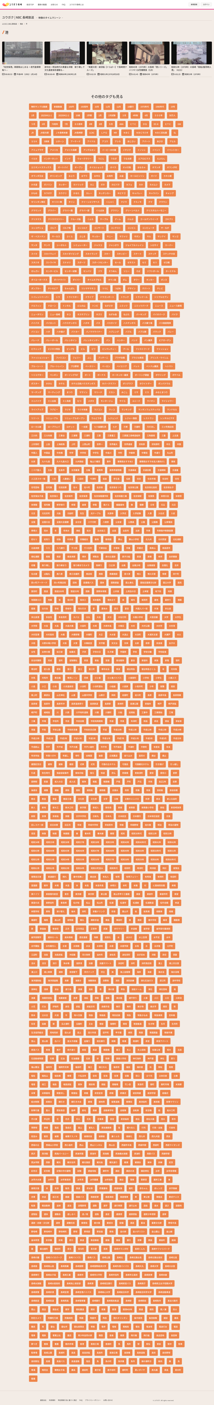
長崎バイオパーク (54, 1257)
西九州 (142, 1136)
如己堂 (60, 651)
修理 (73, 504)
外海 (156, 608)
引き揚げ (160, 764)
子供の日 (97, 651)
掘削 (78, 790)
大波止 (125, 634)
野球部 (87, 1231)
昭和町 (127, 868)
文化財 (94, 798)
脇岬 (73, 1110)
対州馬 (174, 669)
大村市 (159, 625)
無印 (118, 1006)
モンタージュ (107, 400)
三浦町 (87, 435)
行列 (144, 1127)
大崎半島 (107, 625)
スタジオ (35, 262)
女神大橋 (46, 651)
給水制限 (35, 1101)
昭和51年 (172, 850)
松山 (88, 902)
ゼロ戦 (167, 262)
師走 (156, 721)
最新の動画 (42, 4)
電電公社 (57, 1335)
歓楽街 (56, 928)
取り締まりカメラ (81, 565)
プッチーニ (103, 357)
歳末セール (53, 937)
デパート (146, 288)
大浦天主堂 (153, 634)
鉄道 (82, 1240)
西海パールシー (62, 1153)
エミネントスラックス (41, 167)
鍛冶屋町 (44, 1248)
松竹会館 (164, 902)
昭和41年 (157, 842)
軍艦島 (159, 1196)
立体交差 (163, 1075)
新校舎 (108, 807)
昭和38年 (95, 842)
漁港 (75, 997)
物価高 (102, 1015)
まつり (70, 392)
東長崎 (64, 902)
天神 (126, 643)
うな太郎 (127, 158)
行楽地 (172, 1127)
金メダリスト (139, 1231)
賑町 (131, 1188)
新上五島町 (172, 798)
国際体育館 (101, 591)
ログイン (206, 4)
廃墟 (154, 755)
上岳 (48, 444)
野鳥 (111, 1231)
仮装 (105, 478)
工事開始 (158, 712)
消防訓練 (130, 980)
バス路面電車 (165, 322)
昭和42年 (172, 842)
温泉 (91, 989)
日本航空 (122, 816)
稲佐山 (45, 1075)
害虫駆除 (120, 660)
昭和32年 (152, 833)
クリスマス (36, 219)
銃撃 (140, 1240)
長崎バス (91, 1257)
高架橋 (127, 1352)
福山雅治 (35, 1067)
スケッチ (152, 253)
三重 (164, 435)
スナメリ (67, 262)
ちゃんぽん (70, 288)
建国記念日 (36, 764)
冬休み (66, 530)
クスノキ (138, 201)
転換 (33, 1205)
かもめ (34, 193)
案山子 (125, 911)
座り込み (128, 755)
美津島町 (143, 1101)
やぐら (122, 400)
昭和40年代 (141, 842)
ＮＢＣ (126, 132)
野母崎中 (48, 1231)
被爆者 (102, 1136)
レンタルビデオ (167, 418)
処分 (89, 530)
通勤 (95, 1205)
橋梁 (140, 919)
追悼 (59, 1205)
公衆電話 (168, 522)
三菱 (99, 435)
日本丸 (108, 816)
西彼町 (156, 1145)
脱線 (95, 1110)
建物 (50, 764)
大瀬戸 (167, 634)
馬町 (129, 1343)
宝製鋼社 (73, 660)
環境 (125, 1023)
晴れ (65, 876)
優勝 (142, 504)
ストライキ (51, 262)
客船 (97, 660)
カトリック (78, 184)
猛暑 (44, 1023)
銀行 (129, 1240)
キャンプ (170, 193)
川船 (120, 712)
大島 (57, 625)
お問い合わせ (108, 1400)
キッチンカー (105, 193)
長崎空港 (65, 1292)
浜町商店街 (147, 963)
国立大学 (167, 582)
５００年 (158, 115)
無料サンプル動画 (39, 106)
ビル (83, 348)
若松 (138, 1119)
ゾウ (100, 271)
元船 (59, 513)
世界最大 (113, 444)
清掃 (46, 989)
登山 (33, 1041)
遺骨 (58, 1222)
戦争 (84, 781)
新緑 (120, 807)
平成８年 (135, 738)
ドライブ (89, 296)
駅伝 (148, 1343)
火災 (167, 997)
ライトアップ (37, 409)
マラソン (83, 392)
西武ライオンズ (173, 1145)
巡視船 (132, 712)
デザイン (132, 288)
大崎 (95, 625)
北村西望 (162, 539)
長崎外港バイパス (121, 1266)
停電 (95, 504)
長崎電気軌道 (113, 1300)
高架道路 (141, 1352)
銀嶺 (107, 1240)
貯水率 (90, 1188)
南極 (48, 556)
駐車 (180, 1343)
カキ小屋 (168, 175)
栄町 (84, 911)
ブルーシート (37, 366)
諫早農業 (94, 1179)
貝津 (57, 1188)
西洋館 (45, 1153)
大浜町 (138, 634)
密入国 (47, 669)
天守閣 (102, 643)
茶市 (174, 1119)
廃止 (164, 755)
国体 (102, 582)
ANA (121, 124)
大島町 (83, 625)
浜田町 (121, 963)
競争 (80, 1084)
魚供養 (121, 1361)
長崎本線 (163, 1274)
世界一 (100, 444)
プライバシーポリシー (93, 1400)
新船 (162, 807)
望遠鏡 (34, 885)
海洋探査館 (53, 980)
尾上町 (34, 695)
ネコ (69, 314)
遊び (167, 1205)
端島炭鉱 (67, 1084)
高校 (154, 1352)
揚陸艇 (90, 790)
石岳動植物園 (37, 1058)
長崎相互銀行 (106, 1283)
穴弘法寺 (82, 1075)
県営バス (35, 1049)
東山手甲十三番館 (121, 894)
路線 (67, 1196)
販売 (67, 1188)
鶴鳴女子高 (60, 1369)
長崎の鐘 (35, 1257)
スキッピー (122, 253)
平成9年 (149, 738)
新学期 (83, 807)
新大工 (56, 807)
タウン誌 (112, 279)
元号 (152, 504)
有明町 (161, 876)
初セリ (34, 539)
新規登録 (194, 4)
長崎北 (120, 1257)
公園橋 (155, 522)
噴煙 (164, 573)
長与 (69, 1248)
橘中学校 (152, 919)
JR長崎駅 (78, 132)
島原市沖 (61, 703)
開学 (67, 1309)
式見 (93, 764)
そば (138, 271)
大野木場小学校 (49, 643)
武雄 (105, 928)
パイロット (51, 322)
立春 (176, 1075)
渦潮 (80, 989)
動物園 (108, 539)
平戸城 (60, 746)
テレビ (160, 288)
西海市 (93, 1153)
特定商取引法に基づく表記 (67, 1400)
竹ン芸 (128, 1084)
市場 (44, 721)
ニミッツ (123, 305)
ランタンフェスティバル (149, 409)
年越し (66, 755)
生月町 (175, 1023)
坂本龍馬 (97, 599)
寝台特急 (131, 669)
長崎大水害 (170, 1266)
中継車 (132, 452)
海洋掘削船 (36, 980)
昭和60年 (155, 859)
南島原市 (166, 548)
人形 (54, 478)
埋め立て (111, 599)
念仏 (113, 772)
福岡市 (49, 1067)
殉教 (96, 937)
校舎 (113, 911)
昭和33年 (167, 833)
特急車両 (158, 1015)
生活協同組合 (37, 1032)
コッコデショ (37, 227)
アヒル (173, 141)
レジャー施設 (131, 418)
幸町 (77, 755)
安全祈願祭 (36, 660)
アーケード (76, 141)
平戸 (48, 746)
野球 (75, 1231)
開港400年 (127, 1309)
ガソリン (48, 184)
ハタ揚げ (61, 331)
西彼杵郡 (142, 1145)
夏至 (127, 608)
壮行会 (45, 608)
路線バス (80, 1196)
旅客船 (56, 816)
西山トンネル (96, 1145)
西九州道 (156, 1136)
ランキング (126, 409)
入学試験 (137, 513)
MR (115, 132)
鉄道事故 (95, 1240)
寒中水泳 (105, 669)
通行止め (133, 1205)
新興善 (132, 807)
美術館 (157, 1101)
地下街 (158, 591)
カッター (63, 184)
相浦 (124, 1041)
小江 (44, 686)
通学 (105, 1205)
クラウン (163, 201)
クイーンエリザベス (90, 201)
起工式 (56, 1196)
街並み (34, 1136)
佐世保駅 (138, 496)
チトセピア (53, 288)
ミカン (112, 392)
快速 (103, 772)
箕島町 (141, 1084)
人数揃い (67, 478)
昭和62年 (50, 868)
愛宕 (152, 772)
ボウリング (161, 374)
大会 (99, 617)
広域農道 (113, 755)
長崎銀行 (96, 1300)
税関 (171, 1067)
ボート (88, 374)
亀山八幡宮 (95, 461)
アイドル (91, 141)
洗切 (164, 954)
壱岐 (57, 608)
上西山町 (86, 444)
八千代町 (92, 522)
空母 (95, 1075)
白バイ (58, 1041)
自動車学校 (108, 1110)
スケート (138, 253)
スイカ (34, 253)
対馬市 (45, 677)
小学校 (146, 677)
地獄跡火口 (36, 599)
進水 (156, 1205)
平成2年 (49, 738)
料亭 (148, 798)
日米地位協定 (154, 816)
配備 (121, 1222)
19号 (173, 106)
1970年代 (144, 106)
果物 (48, 911)
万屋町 (137, 426)
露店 (69, 1335)
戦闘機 (106, 781)
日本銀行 (137, 816)
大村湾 (172, 625)
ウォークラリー (84, 158)
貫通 (78, 1188)
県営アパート (162, 1041)
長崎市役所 (114, 1274)
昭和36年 (65, 842)
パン (108, 340)
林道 (177, 902)
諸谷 (121, 1179)
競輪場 (115, 1084)
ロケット (71, 426)
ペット (137, 366)
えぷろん (161, 158)
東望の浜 (35, 902)
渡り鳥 (68, 989)
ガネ (103, 184)
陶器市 (93, 1317)
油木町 (100, 954)
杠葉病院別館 (159, 885)
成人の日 (59, 781)
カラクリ (63, 193)
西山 (81, 1145)
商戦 (101, 573)
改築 (138, 790)
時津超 (153, 868)
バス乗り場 (147, 322)
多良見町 (63, 617)
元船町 (70, 513)
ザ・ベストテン (38, 236)
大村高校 (50, 634)
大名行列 (122, 617)
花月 (67, 1119)
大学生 (178, 617)
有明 (117, 876)
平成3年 (63, 738)
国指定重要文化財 (148, 582)
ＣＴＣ (133, 124)
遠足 (107, 1214)
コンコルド (82, 227)
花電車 (100, 1119)
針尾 (61, 1240)
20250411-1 (46, 115)
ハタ (48, 331)
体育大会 (165, 496)
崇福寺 (148, 703)
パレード (35, 340)
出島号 (126, 530)
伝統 (128, 478)
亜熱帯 (100, 470)
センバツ (87, 271)
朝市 (46, 885)
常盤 (33, 729)
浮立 (103, 971)
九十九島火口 (63, 461)
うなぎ (114, 158)
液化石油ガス (147, 980)
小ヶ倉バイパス (114, 677)
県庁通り (71, 1049)
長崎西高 (65, 1300)
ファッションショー (40, 357)
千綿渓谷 (103, 548)
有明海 (148, 876)
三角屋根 (151, 435)
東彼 (138, 894)
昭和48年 (110, 850)
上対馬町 (35, 444)
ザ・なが (165, 227)
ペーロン (106, 366)
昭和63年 (65, 868)
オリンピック (56, 175)
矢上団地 (142, 1049)
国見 (180, 582)
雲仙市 (64, 1326)
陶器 (81, 1317)
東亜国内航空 (52, 894)
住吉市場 (152, 478)
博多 (84, 556)
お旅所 (110, 175)
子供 (84, 651)
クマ (150, 201)
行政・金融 (157, 1127)
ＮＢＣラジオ (142, 132)
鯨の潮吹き (147, 1361)
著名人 (92, 1127)
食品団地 (160, 1335)
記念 (171, 1162)
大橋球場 (75, 634)
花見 (89, 1119)
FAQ (63, 4)
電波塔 (149, 1326)
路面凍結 (109, 1196)
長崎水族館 (36, 1283)
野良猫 (100, 1231)
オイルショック (96, 167)
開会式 (56, 1309)
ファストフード (143, 348)
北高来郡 (35, 548)
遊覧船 (34, 1214)
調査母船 (92, 1170)
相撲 (113, 1041)
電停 (103, 1326)
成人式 (72, 781)
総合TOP (30, 4)
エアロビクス (144, 158)
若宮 (112, 1119)
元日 (174, 504)
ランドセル (172, 409)
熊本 (33, 1015)
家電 (167, 660)
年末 (168, 746)
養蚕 (57, 1343)
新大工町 (69, 807)
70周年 (55, 124)
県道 (95, 1049)
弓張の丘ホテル (108, 764)
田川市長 (92, 1032)
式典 (82, 764)
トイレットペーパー (40, 296)
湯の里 (111, 989)
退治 (69, 1205)
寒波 (118, 669)
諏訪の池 (130, 1170)
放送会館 (174, 790)
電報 (114, 1326)
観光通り (113, 1162)
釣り (71, 1240)
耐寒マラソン (172, 1101)
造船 (146, 1205)
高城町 (62, 1352)
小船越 (112, 686)
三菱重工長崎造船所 (131, 435)
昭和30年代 (137, 833)
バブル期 (142, 331)
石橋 (52, 1058)
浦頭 (61, 971)
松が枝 (76, 902)
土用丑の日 (131, 591)
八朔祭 (106, 522)
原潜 (139, 556)
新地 (44, 807)
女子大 (172, 643)
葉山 (80, 1127)
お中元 (97, 175)
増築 (180, 599)
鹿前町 (85, 1369)
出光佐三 (101, 530)
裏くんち (115, 1136)
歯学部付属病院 (163, 928)
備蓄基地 (120, 504)
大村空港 (35, 634)
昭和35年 (50, 842)
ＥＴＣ (168, 124)
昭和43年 (35, 850)
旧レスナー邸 (37, 824)
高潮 (48, 1361)
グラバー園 (68, 210)
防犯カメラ (36, 1317)
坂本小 (83, 599)
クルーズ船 (76, 219)
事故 (173, 461)
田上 (79, 1032)
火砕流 (179, 997)
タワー (137, 279)
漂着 (97, 997)
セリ (155, 262)
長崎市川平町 (96, 1274)
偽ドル (106, 504)
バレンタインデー (91, 340)
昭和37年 (80, 842)
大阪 (65, 643)
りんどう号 (96, 418)
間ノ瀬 (163, 1309)
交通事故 (132, 470)
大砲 (33, 643)
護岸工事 (158, 1179)
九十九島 (46, 461)
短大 (169, 1049)
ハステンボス (129, 322)
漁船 (86, 997)
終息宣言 (99, 1093)
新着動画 (58, 106)
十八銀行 (61, 548)
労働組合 (84, 539)
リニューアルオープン (75, 418)
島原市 (47, 703)
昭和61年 (35, 868)
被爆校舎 (88, 1136)
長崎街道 (50, 1300)
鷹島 (73, 1369)
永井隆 (157, 945)
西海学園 (79, 1153)
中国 (179, 444)
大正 (101, 634)
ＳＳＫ (34, 141)
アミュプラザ (37, 149)
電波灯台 (163, 1326)
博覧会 (96, 556)
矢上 (129, 1049)
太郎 (137, 643)
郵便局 (84, 1222)
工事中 (145, 712)
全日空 (78, 522)
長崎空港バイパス (83, 1292)
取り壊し (46, 565)
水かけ (129, 937)
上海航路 (61, 444)
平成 (105, 729)
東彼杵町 (164, 894)
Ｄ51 (145, 124)
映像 (44, 833)
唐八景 (60, 573)
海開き (78, 980)
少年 (152, 686)
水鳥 (137, 945)
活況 (44, 963)
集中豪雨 (138, 1317)
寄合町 (34, 669)
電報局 (126, 1326)
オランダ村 (172, 167)
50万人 (172, 115)
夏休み (104, 608)
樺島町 (119, 919)
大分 (109, 617)
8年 (90, 124)
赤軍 (33, 1196)
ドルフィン (36, 305)
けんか (131, 219)
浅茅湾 (79, 963)
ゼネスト (132, 262)
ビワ (94, 348)
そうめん (113, 271)
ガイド (154, 175)
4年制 (135, 115)
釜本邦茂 (35, 1240)
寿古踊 (58, 677)
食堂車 (174, 1335)
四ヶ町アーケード (39, 582)
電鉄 (44, 1335)
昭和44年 (50, 850)
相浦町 (136, 1041)
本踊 (136, 885)
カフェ (129, 184)
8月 (100, 124)
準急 (123, 989)
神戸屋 (151, 1058)
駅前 (159, 1343)
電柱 (138, 1326)
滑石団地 (163, 989)
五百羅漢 (75, 470)
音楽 (111, 1335)
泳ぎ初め (141, 954)
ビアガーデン (165, 340)
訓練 (160, 1162)
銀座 (118, 1240)
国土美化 (130, 582)
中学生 (96, 452)
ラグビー (54, 409)
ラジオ (68, 409)
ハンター (121, 340)
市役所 (56, 721)
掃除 (67, 790)
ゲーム (118, 219)
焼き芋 (153, 1006)
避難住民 (71, 1222)
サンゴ (175, 236)
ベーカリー (90, 366)
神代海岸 (137, 1058)
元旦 (33, 513)
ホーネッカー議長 (120, 374)
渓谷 (57, 989)
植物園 (70, 919)
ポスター (35, 383)
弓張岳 (125, 764)
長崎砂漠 (50, 1292)
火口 (156, 997)
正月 (67, 928)
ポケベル (176, 374)
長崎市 (80, 1274)
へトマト (169, 366)
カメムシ (154, 184)
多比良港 (35, 617)
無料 (129, 1006)
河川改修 (86, 954)
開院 (152, 1309)
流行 (55, 963)
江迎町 (34, 954)
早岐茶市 (109, 824)
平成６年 (106, 738)
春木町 (88, 833)
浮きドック (89, 971)
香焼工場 (95, 1343)
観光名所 (71, 1162)
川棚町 (108, 712)
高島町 (100, 1352)
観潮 (126, 1162)
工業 (33, 721)
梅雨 (46, 919)
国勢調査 (115, 582)
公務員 (131, 522)
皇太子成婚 (72, 1041)
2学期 (89, 115)
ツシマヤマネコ (88, 288)
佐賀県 (151, 496)
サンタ (34, 245)
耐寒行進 (35, 1110)
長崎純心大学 (104, 1292)
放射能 (160, 790)
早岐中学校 (93, 824)
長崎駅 (129, 1300)
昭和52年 (35, 859)
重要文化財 (157, 1222)
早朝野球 (134, 824)
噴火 (139, 573)
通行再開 (118, 1205)
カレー (89, 193)
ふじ (89, 357)
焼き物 (141, 1006)
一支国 (84, 426)
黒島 (166, 1369)
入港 (150, 513)
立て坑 (149, 1075)
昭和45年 (65, 850)
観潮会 (138, 1162)
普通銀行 (52, 876)
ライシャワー (168, 400)
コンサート (99, 227)
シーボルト (62, 245)
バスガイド (112, 322)
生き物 (151, 1023)
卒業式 (140, 548)
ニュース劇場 (176, 305)
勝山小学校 (134, 539)
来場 (174, 885)
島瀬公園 (134, 703)
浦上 (160, 963)
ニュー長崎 (55, 314)
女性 (33, 651)
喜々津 (127, 573)
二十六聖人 (36, 470)
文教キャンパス (132, 798)
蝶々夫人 (131, 1127)
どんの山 (81, 305)
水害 (65, 945)
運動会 (58, 1214)
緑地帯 (102, 1101)
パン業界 (148, 340)
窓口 (138, 1075)
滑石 (150, 989)
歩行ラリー (119, 928)
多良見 (49, 617)
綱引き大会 (76, 1101)
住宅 (177, 478)
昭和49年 (125, 850)
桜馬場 (147, 911)
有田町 (173, 876)
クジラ (124, 201)
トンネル (67, 305)
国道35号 (75, 591)
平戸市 (104, 746)
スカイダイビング (71, 253)
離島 (176, 1317)
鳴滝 (33, 1369)
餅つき (34, 1343)
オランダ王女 (37, 175)
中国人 (34, 452)
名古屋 (34, 573)
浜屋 (91, 963)
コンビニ (132, 227)
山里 (73, 695)
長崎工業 (67, 1274)
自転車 (136, 1110)
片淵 (57, 1015)
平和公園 (57, 729)
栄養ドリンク (99, 911)
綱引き (62, 1101)
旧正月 (68, 824)
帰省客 (179, 721)
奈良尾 (159, 643)
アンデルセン (89, 149)
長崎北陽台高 (136, 1257)
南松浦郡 (35, 556)
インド (68, 158)
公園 (143, 522)
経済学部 (152, 1093)
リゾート (35, 418)
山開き (102, 695)
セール (118, 262)
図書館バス (88, 582)
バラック (157, 331)
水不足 (157, 937)
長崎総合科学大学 (144, 1292)
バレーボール (52, 340)
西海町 (137, 1153)
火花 (33, 1006)
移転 (160, 1067)
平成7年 (120, 738)
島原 (150, 695)
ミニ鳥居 (67, 400)
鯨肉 (160, 1361)
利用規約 (52, 1400)
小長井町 (139, 686)
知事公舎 (156, 1049)
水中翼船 (35, 945)
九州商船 (79, 461)
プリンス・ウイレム (159, 357)
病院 (130, 1032)
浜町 (133, 963)
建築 (61, 764)
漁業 (33, 997)
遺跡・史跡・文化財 (40, 1222)
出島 (114, 530)
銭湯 (174, 1240)
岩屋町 (125, 695)
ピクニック (36, 348)
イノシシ (142, 149)
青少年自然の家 (85, 1335)
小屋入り (172, 677)
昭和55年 (80, 859)
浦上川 (34, 971)
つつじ (105, 288)
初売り (47, 539)
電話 (176, 1326)
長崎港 (90, 1283)
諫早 (158, 1170)
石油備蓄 (75, 1058)
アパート (146, 141)
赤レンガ (158, 1188)
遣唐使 (119, 1214)
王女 (91, 1023)
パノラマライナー (94, 331)
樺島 (107, 919)
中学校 (83, 452)
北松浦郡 (177, 539)
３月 (124, 115)
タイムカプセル (94, 279)
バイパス (35, 322)
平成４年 (78, 738)
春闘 (112, 833)
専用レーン (72, 677)
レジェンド (113, 418)
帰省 (167, 721)
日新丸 (96, 816)
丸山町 (170, 452)
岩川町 (138, 695)
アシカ (118, 141)
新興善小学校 (148, 807)
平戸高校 (117, 746)
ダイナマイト (60, 279)
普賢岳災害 (36, 876)
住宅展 (49, 487)
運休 (46, 1214)
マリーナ (98, 392)
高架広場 (113, 1352)
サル (149, 236)
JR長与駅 (44, 132)
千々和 (74, 548)
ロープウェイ (54, 426)
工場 (171, 712)
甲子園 (118, 1032)
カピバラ (115, 184)
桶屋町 (34, 919)
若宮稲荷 (125, 1119)
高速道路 (75, 1361)
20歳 (78, 115)
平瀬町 (131, 746)
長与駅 (94, 1248)
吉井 (177, 565)
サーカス (56, 236)
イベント (156, 149)
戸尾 (118, 781)
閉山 (33, 1309)
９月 (111, 124)
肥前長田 (61, 1110)
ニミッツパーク (141, 305)
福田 (128, 1067)
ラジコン (98, 409)
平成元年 (177, 738)
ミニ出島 (52, 400)
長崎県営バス (125, 1283)
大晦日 (121, 625)
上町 (73, 444)
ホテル (62, 383)
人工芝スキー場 (38, 478)
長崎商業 (65, 1266)
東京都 (78, 894)
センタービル (52, 271)
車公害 (147, 1196)
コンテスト (116, 227)
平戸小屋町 (89, 746)
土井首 (116, 591)
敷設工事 (67, 798)
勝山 (120, 539)
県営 (148, 1041)
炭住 (67, 1006)
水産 (111, 945)
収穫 (33, 565)
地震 (50, 599)
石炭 (88, 1058)
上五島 (175, 435)
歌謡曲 (43, 928)
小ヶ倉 (98, 677)
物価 (91, 1015)
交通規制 (162, 470)
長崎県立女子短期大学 (162, 1283)
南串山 (153, 548)
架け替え (61, 911)
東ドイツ (35, 894)
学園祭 (123, 651)
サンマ (47, 245)
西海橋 (106, 1153)
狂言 (33, 1023)
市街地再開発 (97, 721)
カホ (141, 184)
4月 (146, 115)
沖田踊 (72, 954)
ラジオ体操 (82, 409)
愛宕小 (163, 772)
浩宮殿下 (73, 971)
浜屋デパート (105, 963)
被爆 (57, 1136)
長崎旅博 (148, 1274)
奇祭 (148, 643)
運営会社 (43, 1400)
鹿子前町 (111, 1369)
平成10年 (117, 729)
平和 (44, 729)
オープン (79, 167)
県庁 (59, 1049)
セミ (144, 262)
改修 (127, 790)
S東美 (46, 141)
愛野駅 (34, 781)
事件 (109, 461)
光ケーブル (96, 513)
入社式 (161, 513)
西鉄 (48, 1162)
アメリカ (54, 149)
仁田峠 (80, 478)
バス (98, 322)
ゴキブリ (169, 219)
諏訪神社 (145, 1170)
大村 (133, 625)
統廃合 (49, 1101)
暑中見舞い (78, 876)
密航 (59, 669)
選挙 (164, 1214)
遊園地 (179, 1205)
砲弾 (107, 1058)
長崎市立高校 (132, 1274)
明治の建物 (173, 824)
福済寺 (116, 1067)
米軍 (33, 1093)
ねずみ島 (113, 314)
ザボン (137, 236)
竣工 (44, 1084)
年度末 (157, 746)
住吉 (139, 478)
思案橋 (125, 772)
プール (126, 348)
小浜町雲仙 (98, 686)
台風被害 (151, 565)
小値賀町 (132, 677)
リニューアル (52, 418)
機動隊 (177, 919)
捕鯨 (57, 790)
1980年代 (160, 106)
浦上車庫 (48, 971)
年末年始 (35, 755)
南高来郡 (71, 556)
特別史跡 (116, 1015)
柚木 (73, 911)
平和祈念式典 (90, 729)
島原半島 (162, 695)
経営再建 (137, 1093)
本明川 (113, 885)
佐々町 (87, 487)
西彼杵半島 (126, 1145)
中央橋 (60, 452)
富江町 (92, 669)
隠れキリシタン (120, 1317)
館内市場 (69, 1343)
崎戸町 (34, 712)
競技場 (92, 1084)
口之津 (112, 565)
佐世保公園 (133, 487)
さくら (70, 236)
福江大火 (103, 1067)
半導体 (116, 548)
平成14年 (177, 729)
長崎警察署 (80, 1300)
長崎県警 (35, 1292)
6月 (43, 124)
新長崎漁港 (176, 807)
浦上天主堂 (174, 963)
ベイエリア (122, 366)
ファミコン (61, 357)
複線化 (129, 1136)
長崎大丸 (140, 1266)
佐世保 (100, 487)
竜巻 (33, 1084)
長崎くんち (140, 1248)
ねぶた (126, 314)
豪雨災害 (35, 1188)
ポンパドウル (164, 383)
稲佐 (33, 1075)
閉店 (44, 1309)
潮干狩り (133, 997)
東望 (176, 894)
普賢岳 (176, 868)
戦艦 (95, 781)
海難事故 (92, 980)
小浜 (55, 686)
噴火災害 (152, 573)
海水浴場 (175, 971)
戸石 (140, 781)
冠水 (46, 530)
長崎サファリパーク (161, 1248)
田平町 (106, 1032)
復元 (92, 772)
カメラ (167, 184)
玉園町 (79, 1023)
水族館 (76, 945)
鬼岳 (88, 1361)
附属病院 (69, 1317)
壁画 (33, 608)
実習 (86, 660)
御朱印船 (79, 772)
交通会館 (147, 470)
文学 (105, 798)
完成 (50, 660)
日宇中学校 (81, 816)
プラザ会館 (120, 357)
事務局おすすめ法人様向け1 (152, 461)
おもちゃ (142, 167)
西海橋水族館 (121, 1153)
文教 (116, 798)
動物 (97, 539)
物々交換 (78, 1015)
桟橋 (171, 911)
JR (32, 132)
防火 (175, 1309)
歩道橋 (134, 928)
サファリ (123, 236)
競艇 (103, 1084)
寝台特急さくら (149, 669)
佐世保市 (69, 496)
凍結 (78, 530)
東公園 (104, 894)
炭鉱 (78, 1006)
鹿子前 (98, 1369)
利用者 (70, 539)
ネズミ (99, 314)
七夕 (115, 426)
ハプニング (114, 331)
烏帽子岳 (105, 1006)
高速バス (61, 1361)
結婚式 (165, 1093)
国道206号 (59, 591)
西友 (168, 1136)
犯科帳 (172, 1015)
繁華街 (129, 1101)
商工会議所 (74, 573)
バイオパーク (159, 314)
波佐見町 (126, 954)
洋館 (154, 954)
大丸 (88, 617)
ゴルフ (53, 227)
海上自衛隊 (125, 971)
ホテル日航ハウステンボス (83, 383)
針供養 (49, 1240)
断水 (158, 798)
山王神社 (61, 695)
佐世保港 (83, 496)
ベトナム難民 (152, 366)
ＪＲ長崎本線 (62, 132)
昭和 (123, 833)
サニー (110, 236)
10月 (97, 106)
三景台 (62, 435)
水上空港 (143, 937)
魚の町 (108, 1361)
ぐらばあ (100, 210)
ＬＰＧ (104, 132)
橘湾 (165, 919)
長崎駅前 (142, 1300)
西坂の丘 (35, 1145)
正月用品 (80, 928)
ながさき (109, 305)
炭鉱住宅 (91, 1006)
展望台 (47, 695)
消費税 (106, 980)
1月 (32, 115)
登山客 (45, 1041)
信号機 (47, 504)
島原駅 (108, 703)
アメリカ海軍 (71, 149)
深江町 (163, 980)
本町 (125, 885)
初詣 (59, 539)
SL (175, 132)
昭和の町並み (97, 868)
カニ (92, 184)
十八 (48, 548)
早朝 (121, 824)
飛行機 (134, 1335)
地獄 (170, 591)
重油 (143, 1222)
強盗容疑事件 (63, 772)
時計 (165, 868)
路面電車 (124, 1196)
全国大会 (46, 522)
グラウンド (36, 210)
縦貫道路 (115, 1101)
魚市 (133, 1361)
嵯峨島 (47, 712)
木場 (57, 885)
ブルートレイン (57, 366)
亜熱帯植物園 (115, 470)
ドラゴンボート (107, 296)
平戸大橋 (73, 746)
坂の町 (70, 599)
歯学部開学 (36, 937)
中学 (71, 452)
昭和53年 (50, 859)
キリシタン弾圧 (38, 201)
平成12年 (147, 729)
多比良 (168, 608)
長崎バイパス (75, 1257)
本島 (87, 885)
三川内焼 (48, 435)
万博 (125, 426)
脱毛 (84, 1110)
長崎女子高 (51, 1274)
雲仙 (53, 1326)
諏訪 (117, 1170)
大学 (166, 617)
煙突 (165, 1006)
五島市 (62, 470)
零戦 (93, 1326)
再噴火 (34, 530)
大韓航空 (88, 643)
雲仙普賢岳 (79, 1326)
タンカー (150, 279)
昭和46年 (80, 850)
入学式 (123, 513)
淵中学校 (176, 980)
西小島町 (69, 1145)
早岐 (79, 824)
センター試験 (71, 271)
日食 (168, 816)
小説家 (125, 686)
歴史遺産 (83, 937)
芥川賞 (34, 1119)
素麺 (86, 1093)
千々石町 (88, 548)
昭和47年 (95, 850)
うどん (101, 158)
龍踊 (33, 1378)
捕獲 (46, 790)
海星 (150, 971)
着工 (118, 1049)
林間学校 (35, 911)
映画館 (66, 833)
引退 (33, 772)
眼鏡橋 (106, 1049)
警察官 (144, 1179)
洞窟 (175, 954)
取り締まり (62, 565)
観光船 (100, 1162)
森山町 (58, 919)
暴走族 (93, 876)
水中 (168, 937)
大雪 (75, 643)
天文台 (114, 643)
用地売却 (54, 1032)
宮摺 (107, 660)
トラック (125, 296)
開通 (141, 1309)
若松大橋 (150, 1119)
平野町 (144, 746)
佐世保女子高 (37, 496)
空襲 (127, 1075)
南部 (59, 556)
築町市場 (165, 1084)
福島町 (78, 1067)
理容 (101, 1023)
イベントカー (173, 149)
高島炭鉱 (86, 1352)
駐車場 (34, 1352)
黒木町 (178, 1369)
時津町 (140, 868)
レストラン (149, 418)
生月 (163, 1023)
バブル (129, 331)
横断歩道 (95, 919)
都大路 (97, 1222)
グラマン (115, 210)
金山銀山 (156, 1231)
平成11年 (132, 729)
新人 (33, 807)
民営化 (108, 937)
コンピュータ (148, 227)
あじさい (131, 141)
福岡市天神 (64, 1067)
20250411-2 (63, 115)
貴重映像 (118, 1188)
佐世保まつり (115, 487)
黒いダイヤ (140, 1369)
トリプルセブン (161, 296)
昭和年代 (114, 868)
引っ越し (174, 764)
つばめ (118, 288)
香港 (82, 1343)
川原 (67, 712)
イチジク (127, 149)
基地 (156, 599)
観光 (59, 1162)
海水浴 (161, 971)
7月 (66, 124)
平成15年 (35, 738)
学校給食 (162, 651)
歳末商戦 (69, 937)
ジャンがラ (114, 245)
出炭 (138, 530)
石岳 (180, 1049)
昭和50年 (140, 850)
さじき (82, 236)
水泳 (88, 945)
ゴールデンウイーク (149, 219)
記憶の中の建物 (64, 1170)
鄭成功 (110, 1222)
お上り (72, 175)
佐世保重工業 (121, 496)
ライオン (151, 400)
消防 (117, 980)
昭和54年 (65, 859)
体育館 (34, 504)
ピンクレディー (109, 348)
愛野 (175, 772)
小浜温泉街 (68, 686)
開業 (103, 1309)
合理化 (165, 565)
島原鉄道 (94, 703)
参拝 (160, 556)
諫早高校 (109, 1179)
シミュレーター (80, 245)
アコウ (105, 141)
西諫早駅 (35, 1162)
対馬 (33, 677)
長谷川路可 (173, 1300)
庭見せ (142, 755)
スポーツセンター (100, 262)
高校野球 (166, 1352)
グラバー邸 (84, 210)
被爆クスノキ (71, 1136)
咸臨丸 (47, 573)
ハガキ (86, 322)
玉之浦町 (65, 1023)
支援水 (115, 790)
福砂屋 (140, 1067)
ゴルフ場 (67, 227)
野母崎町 (63, 1231)
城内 (133, 599)
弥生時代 (46, 772)
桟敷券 (159, 911)
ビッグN (70, 348)
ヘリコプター (37, 374)
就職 (162, 686)
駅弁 (170, 1343)
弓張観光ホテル (142, 764)
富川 (69, 669)
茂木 (163, 1119)
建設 (71, 764)
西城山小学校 (52, 1145)
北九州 (149, 539)
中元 (168, 444)
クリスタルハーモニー (156, 210)
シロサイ (154, 245)
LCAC (91, 132)
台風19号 (136, 565)
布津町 (134, 721)
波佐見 (112, 954)
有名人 (106, 876)
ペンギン (54, 374)
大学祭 (34, 625)
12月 (119, 106)
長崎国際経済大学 (98, 1266)
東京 (67, 894)
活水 (33, 963)
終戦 (111, 1093)
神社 (162, 1058)
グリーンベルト (133, 210)
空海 (105, 1075)
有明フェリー (132, 876)
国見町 (34, 591)
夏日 (116, 608)
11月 (108, 106)
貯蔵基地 (103, 1188)
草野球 (34, 1127)
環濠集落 (138, 1023)
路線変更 (95, 1196)
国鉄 (88, 591)
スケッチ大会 (169, 253)
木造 (67, 885)
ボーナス (101, 374)
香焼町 (108, 1343)
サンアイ (162, 236)
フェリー (77, 357)
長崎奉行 (35, 1274)
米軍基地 (46, 1093)
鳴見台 (45, 1369)
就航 (173, 686)
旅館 (67, 816)
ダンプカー (36, 288)
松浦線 (136, 902)
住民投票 (63, 487)
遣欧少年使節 (150, 1214)
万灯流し (151, 426)
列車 (148, 530)
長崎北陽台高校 (155, 1257)
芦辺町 (47, 1119)
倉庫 (84, 504)
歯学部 (147, 928)
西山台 (112, 1145)
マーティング (54, 392)
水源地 (100, 945)
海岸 (139, 971)
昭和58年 (125, 859)
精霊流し (61, 1093)
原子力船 (126, 556)
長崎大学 (154, 1266)
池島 (46, 954)
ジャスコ (98, 245)
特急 (129, 1015)
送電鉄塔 (82, 1205)
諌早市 (106, 1170)
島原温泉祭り (77, 703)
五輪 (88, 470)
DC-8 (156, 124)
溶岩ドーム (137, 989)
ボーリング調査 (142, 374)
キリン (72, 201)
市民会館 (80, 721)
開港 (114, 1309)
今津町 (93, 478)
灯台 (44, 1006)
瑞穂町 (113, 1023)
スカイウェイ (50, 253)
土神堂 (145, 591)
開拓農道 (80, 1309)
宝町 (61, 660)
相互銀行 (101, 1041)
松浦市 (123, 902)
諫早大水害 (36, 1179)
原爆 (150, 556)
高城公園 (48, 1352)
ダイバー (77, 279)
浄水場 (66, 963)
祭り (173, 1058)
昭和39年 (110, 842)
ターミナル (171, 271)
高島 (73, 1352)
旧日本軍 (54, 824)
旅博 (44, 816)
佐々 (75, 487)
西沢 (33, 1153)
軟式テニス (174, 1196)
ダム (125, 279)
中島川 (108, 452)
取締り (99, 565)
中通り (157, 452)
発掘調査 (154, 1032)
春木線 (100, 833)
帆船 (146, 721)
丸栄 (33, 461)
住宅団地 (35, 487)
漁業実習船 (47, 997)
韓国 (101, 1335)
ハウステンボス (70, 322)
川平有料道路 (82, 712)
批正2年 (162, 781)
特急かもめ (143, 1015)
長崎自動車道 (164, 1292)
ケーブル (104, 219)
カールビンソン (137, 175)
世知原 (142, 444)
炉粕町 (56, 1006)
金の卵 (123, 1231)
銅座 (150, 1240)
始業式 (72, 651)
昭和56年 (95, 859)
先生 (82, 513)
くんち (90, 219)
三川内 (34, 435)
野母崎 (34, 1231)
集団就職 (153, 1317)
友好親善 (173, 556)
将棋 (86, 677)
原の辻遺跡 (110, 556)
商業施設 (113, 573)
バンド (135, 340)
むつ (79, 400)
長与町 (81, 1248)
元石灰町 (46, 513)
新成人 (96, 807)
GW (179, 124)
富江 (80, 669)
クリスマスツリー (56, 219)
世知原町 (156, 444)
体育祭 (179, 496)
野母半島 (172, 1222)
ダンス (164, 279)
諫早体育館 (171, 1170)
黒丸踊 (155, 1369)
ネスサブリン (83, 314)
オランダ (156, 167)
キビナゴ (121, 193)
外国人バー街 (142, 608)
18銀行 (131, 106)
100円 (71, 106)
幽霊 (101, 755)
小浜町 (83, 686)
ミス (147, 392)
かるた (76, 193)
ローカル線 (36, 426)
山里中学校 (87, 695)
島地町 (120, 703)
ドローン (52, 305)
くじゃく (110, 201)
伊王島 (116, 478)
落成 (57, 1127)
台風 (123, 565)
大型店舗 (154, 617)
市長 (122, 721)
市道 (111, 721)
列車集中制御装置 (165, 530)
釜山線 (169, 1231)
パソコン (35, 331)
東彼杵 (150, 894)
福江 (90, 1067)
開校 (93, 1309)
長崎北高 (173, 1257)
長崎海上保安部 (74, 1283)
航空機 (149, 1110)
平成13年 (162, 729)
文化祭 (81, 798)
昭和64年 (80, 868)
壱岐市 (68, 608)
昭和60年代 (171, 859)
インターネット (51, 158)
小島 (33, 686)
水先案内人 (51, 945)
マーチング (36, 392)
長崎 (105, 1248)
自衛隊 (123, 1110)
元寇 (163, 504)
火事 (146, 997)
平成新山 (35, 746)
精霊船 (74, 1093)
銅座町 (162, 1240)
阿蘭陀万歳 (53, 1317)
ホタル (49, 383)
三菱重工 (111, 435)
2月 (100, 115)
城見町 (145, 599)
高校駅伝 (35, 1361)
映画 (55, 833)
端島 (55, 1084)
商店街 (89, 573)
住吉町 (165, 478)
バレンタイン (71, 340)
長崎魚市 (157, 1300)
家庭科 (145, 660)
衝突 (46, 1136)
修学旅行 (61, 504)
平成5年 (92, 738)
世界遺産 (128, 444)
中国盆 (47, 452)
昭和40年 (125, 842)
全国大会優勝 (63, 522)
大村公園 (146, 625)
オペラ (113, 167)
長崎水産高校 (54, 1283)
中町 (120, 452)
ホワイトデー (146, 383)
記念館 (47, 1170)
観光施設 (86, 1162)
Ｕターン (60, 141)
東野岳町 (50, 902)
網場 (90, 1101)
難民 (33, 1326)
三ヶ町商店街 (168, 426)
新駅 (33, 816)
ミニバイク (36, 400)
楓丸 (82, 919)
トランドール (142, 296)
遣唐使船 (133, 1214)
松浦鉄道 (150, 902)
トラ (58, 296)
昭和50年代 (156, 850)
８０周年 (78, 124)
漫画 (107, 997)
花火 (78, 1119)
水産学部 (124, 945)
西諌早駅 (166, 1153)
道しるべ (71, 1214)
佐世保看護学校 (101, 496)
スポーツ (81, 262)
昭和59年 (140, 859)
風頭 (122, 1335)
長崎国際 (79, 1266)
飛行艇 (147, 1335)
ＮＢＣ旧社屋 (161, 132)
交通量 (175, 470)
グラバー (52, 210)
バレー (171, 331)
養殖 (46, 1343)
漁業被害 (63, 997)
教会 (33, 798)
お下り (84, 175)
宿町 (178, 660)
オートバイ (63, 167)
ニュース (159, 305)
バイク (175, 314)
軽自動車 (46, 1205)
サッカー (96, 236)
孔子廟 (110, 651)
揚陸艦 (102, 790)
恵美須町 (139, 772)
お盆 (121, 175)
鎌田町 (58, 1248)
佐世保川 (54, 496)
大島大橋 (69, 625)
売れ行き (82, 608)
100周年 (84, 106)
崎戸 (160, 703)
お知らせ (54, 4)
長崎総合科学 (123, 1292)
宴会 (133, 660)
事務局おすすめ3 (125, 461)
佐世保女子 (169, 487)
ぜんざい (35, 271)
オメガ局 (127, 167)
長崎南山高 (49, 1266)
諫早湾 (80, 1179)
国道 (46, 591)
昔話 (33, 833)
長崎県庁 (142, 1283)
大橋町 (89, 634)
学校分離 (148, 651)
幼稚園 (89, 755)
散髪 (55, 798)
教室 (44, 798)
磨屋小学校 (121, 1058)
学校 (135, 651)
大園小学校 (138, 617)
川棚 (97, 712)
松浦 (111, 902)
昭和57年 (110, 859)
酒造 (132, 1222)
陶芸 (105, 1317)
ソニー (126, 271)
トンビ (95, 305)
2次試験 (111, 115)
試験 (79, 1170)
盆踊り (87, 1041)
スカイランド (91, 253)
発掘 (141, 1032)
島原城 (34, 703)
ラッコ (112, 409)
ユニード (136, 400)
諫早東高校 (66, 1179)
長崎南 (34, 1266)
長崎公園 (106, 1257)
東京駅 (91, 894)
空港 (116, 1075)
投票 (175, 781)
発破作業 (168, 1032)
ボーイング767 (71, 374)
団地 (75, 582)
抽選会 (34, 790)
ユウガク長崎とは (76, 4)
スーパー (169, 245)
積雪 (69, 1075)
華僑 (46, 1127)
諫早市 (51, 1179)
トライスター (73, 296)
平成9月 (163, 738)
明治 (160, 824)
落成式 (68, 1127)
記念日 (34, 1170)
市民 (67, 721)
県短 (84, 1049)
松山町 (100, 902)
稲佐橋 (58, 1075)
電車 (33, 1335)
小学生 (159, 677)
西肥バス (151, 1153)
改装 (148, 790)
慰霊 (46, 781)
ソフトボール (153, 271)
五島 (50, 470)
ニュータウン (37, 314)
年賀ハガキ (51, 755)
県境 (48, 1049)
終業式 (123, 1093)
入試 (173, 513)
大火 (179, 634)
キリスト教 (57, 201)
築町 (152, 1084)
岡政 (113, 695)
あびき (160, 141)
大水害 (112, 634)
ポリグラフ (128, 383)
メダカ (91, 400)
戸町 (129, 781)
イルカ (34, 158)
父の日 (45, 1015)
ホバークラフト (109, 383)
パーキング (141, 314)
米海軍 (179, 1084)
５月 (33, 124)
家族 (156, 660)
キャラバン (154, 193)
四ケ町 (176, 573)
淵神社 (34, 989)
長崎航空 (35, 1300)
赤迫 (44, 1196)
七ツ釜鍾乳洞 (100, 426)
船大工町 (171, 1110)
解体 (150, 1162)
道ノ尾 (85, 1214)
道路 (97, 1214)
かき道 (34, 184)
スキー (107, 253)
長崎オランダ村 (121, 1248)
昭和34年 (35, 842)
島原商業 (177, 695)
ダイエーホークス (39, 279)
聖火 (48, 1110)
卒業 (128, 548)
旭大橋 (148, 824)
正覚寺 (94, 928)
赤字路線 (173, 1188)
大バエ (76, 617)
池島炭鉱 (59, 954)
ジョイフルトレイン (135, 245)
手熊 (150, 781)
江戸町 (170, 945)
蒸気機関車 (106, 1127)
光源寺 (110, 513)
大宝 (46, 625)
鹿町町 (125, 1369)
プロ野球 (75, 366)
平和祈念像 (72, 729)
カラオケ (48, 193)
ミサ (136, 392)
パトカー (75, 331)
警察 (132, 1179)
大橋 (63, 634)
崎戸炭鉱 (172, 703)
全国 (33, 522)
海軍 (67, 980)
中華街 (145, 452)
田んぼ (68, 1032)
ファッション (162, 348)
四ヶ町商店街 (60, 582)
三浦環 (74, 435)
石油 (63, 1058)
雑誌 (166, 1317)
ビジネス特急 (54, 348)
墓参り (168, 599)
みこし (124, 392)
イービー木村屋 (109, 149)
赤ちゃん (144, 1188)
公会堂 (118, 522)
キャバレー (137, 193)
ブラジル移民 (138, 357)
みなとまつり (162, 392)
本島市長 (99, 885)
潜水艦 (119, 997)
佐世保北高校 (151, 487)
